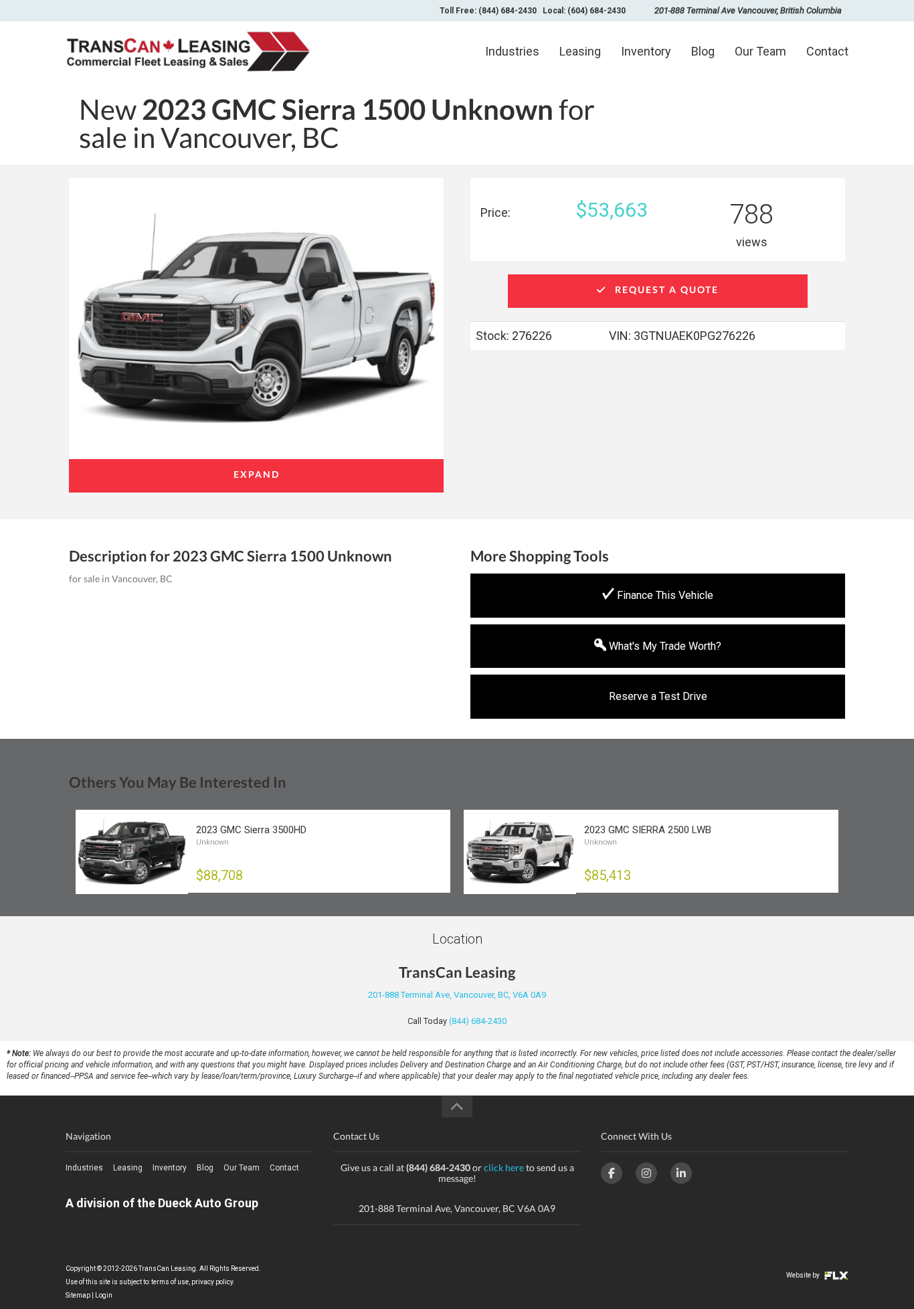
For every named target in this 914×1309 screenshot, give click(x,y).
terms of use (170, 1282)
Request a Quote (665, 289)
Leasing (580, 51)
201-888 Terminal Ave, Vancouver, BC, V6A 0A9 (457, 995)
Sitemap (78, 1295)
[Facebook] (611, 1173)
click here (504, 1167)
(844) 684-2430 (478, 1021)
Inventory (646, 51)
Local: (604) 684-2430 (584, 10)
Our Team (760, 51)
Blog (703, 51)
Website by (803, 1275)
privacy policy (212, 1282)
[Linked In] (681, 1173)
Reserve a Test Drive (658, 696)
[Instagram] (646, 1173)
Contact (827, 51)
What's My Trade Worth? (663, 646)
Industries (512, 51)
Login (103, 1295)
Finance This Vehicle (663, 595)
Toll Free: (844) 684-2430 (488, 10)
